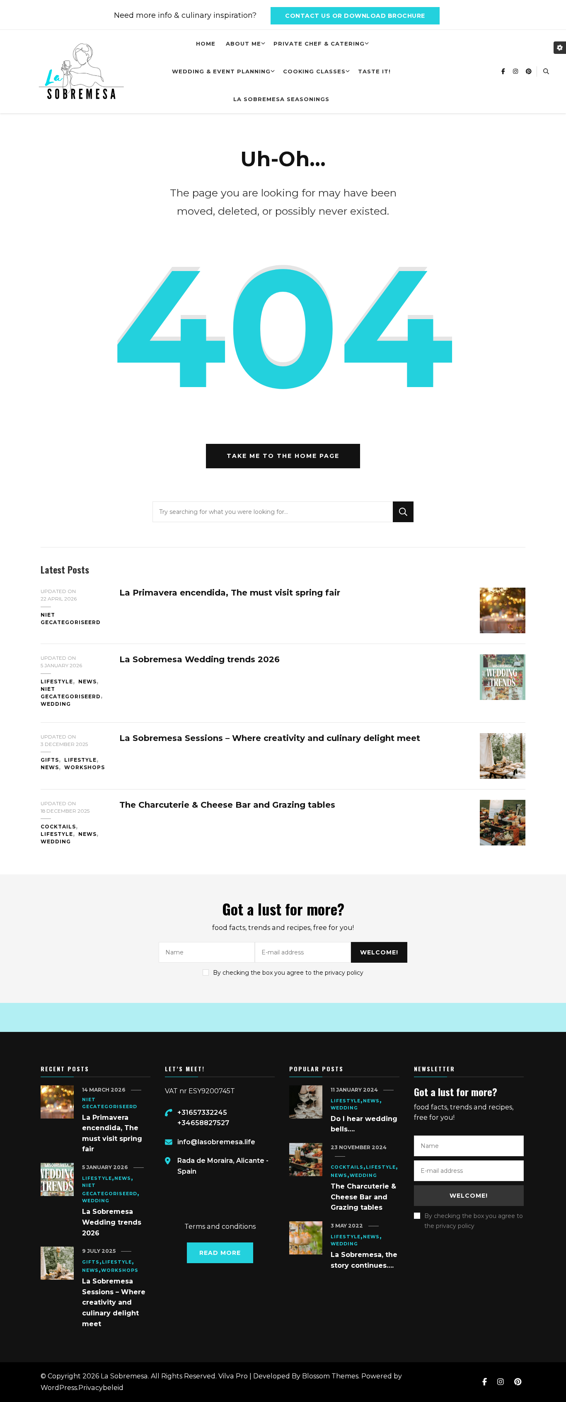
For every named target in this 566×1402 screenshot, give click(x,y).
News (87, 681)
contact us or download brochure (355, 15)
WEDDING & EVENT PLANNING (221, 71)
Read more (220, 1253)
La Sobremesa (124, 1376)
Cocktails (58, 826)
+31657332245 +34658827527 (203, 1118)
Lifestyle (57, 681)
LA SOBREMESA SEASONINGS (281, 99)
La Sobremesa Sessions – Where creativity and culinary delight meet (269, 738)
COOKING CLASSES (314, 71)
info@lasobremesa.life (216, 1142)
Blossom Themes (330, 1376)
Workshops (84, 767)
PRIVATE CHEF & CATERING (319, 43)
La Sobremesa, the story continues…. (364, 1260)
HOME (205, 43)
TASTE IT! (374, 71)
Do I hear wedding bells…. (364, 1124)
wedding (56, 704)
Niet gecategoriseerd (71, 618)
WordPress (59, 1388)
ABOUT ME (243, 43)
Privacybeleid (100, 1388)
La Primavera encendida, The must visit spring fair (229, 593)
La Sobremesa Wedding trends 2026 (199, 659)
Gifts (50, 760)
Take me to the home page (283, 456)
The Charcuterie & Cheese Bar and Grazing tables (227, 805)
